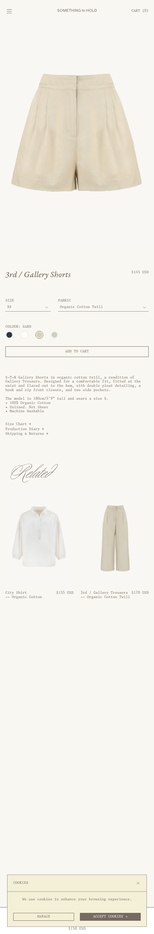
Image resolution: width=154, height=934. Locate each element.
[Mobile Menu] (9, 12)
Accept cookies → (110, 916)
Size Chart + (18, 424)
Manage (43, 916)
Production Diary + (24, 429)
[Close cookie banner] (138, 883)
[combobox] (28, 307)
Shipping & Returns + (26, 434)
